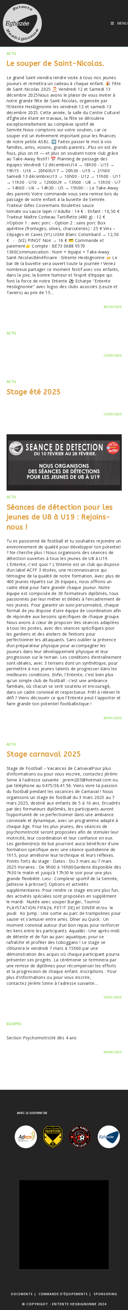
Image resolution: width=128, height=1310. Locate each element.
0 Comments (23, 306)
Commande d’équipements (63, 1294)
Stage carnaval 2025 (44, 754)
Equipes (14, 1023)
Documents (22, 1294)
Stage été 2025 (34, 392)
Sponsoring (105, 1294)
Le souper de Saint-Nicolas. (56, 63)
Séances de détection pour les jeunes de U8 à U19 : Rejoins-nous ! (60, 517)
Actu (11, 53)
